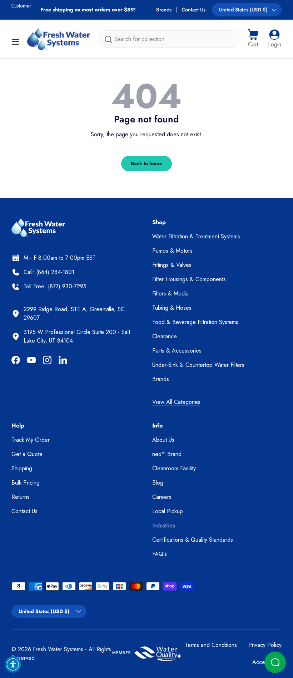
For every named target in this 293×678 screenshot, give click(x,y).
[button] (253, 38)
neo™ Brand (167, 454)
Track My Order (30, 440)
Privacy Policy (265, 645)
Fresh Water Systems (58, 649)
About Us (163, 440)
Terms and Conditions (211, 645)
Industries (163, 525)
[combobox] (169, 39)
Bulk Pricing (25, 483)
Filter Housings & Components (189, 279)
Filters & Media (170, 293)
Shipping (21, 468)
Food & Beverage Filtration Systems (195, 322)
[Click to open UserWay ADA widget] (13, 664)
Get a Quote (27, 454)
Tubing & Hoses (172, 308)
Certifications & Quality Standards (192, 540)
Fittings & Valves (172, 265)
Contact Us (193, 9)
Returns (20, 497)
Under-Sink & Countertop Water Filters (198, 365)
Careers (162, 497)
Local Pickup (167, 511)
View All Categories (176, 402)
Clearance (164, 336)
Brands (164, 9)
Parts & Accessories (177, 350)
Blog (157, 483)
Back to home (146, 163)
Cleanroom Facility (174, 468)
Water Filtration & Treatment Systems (196, 236)
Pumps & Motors (172, 251)
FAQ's (159, 554)
